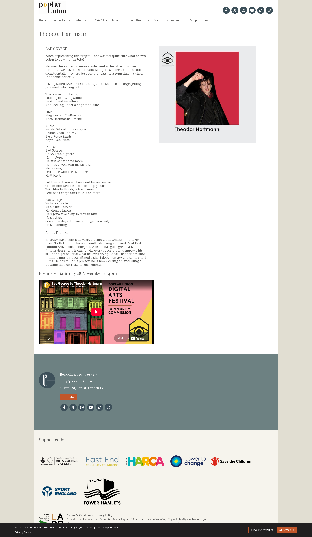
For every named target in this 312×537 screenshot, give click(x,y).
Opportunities (175, 20)
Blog (205, 20)
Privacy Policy (104, 515)
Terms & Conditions (80, 515)
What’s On (82, 20)
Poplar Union (61, 20)
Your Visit (153, 20)
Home (43, 20)
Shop (193, 20)
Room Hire (135, 20)
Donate (68, 397)
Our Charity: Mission (108, 20)
